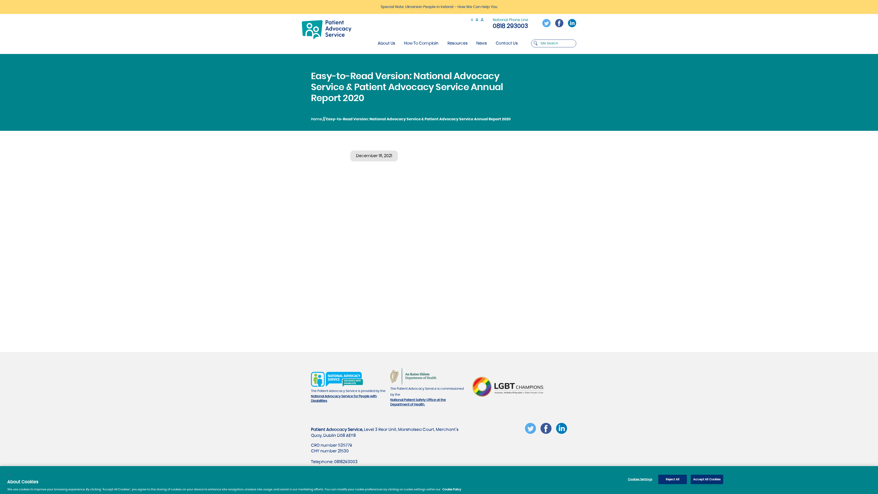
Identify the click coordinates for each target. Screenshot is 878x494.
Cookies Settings (640, 479)
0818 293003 (510, 26)
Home (316, 119)
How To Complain (421, 43)
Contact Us (507, 43)
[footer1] (337, 385)
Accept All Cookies (707, 479)
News (481, 43)
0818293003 (346, 462)
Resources (457, 43)
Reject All (672, 479)
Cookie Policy (451, 489)
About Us (386, 43)
